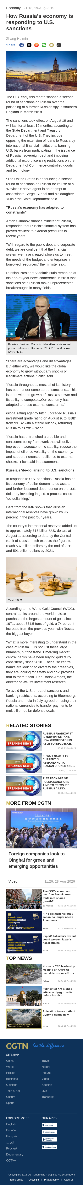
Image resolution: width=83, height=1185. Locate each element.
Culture (10, 1096)
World (10, 1066)
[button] (11, 843)
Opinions (11, 1084)
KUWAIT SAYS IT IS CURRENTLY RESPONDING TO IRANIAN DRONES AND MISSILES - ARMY (57, 761)
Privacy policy (51, 1179)
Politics (10, 1072)
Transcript (48, 1096)
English (10, 1124)
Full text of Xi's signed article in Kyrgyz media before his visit (58, 992)
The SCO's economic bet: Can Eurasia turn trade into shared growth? (57, 896)
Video (45, 1078)
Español (11, 1130)
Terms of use (17, 1179)
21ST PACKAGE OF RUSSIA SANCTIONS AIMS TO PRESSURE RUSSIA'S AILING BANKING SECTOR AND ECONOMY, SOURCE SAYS (58, 783)
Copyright (34, 1179)
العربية (10, 1142)
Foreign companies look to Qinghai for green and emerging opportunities (36, 860)
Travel (45, 1060)
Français (11, 1136)
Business (12, 1078)
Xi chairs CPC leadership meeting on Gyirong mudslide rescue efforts (59, 969)
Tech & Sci (13, 1090)
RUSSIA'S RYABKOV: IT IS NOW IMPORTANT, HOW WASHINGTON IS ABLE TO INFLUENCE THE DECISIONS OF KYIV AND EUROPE (59, 738)
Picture (46, 1072)
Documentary (14, 1154)
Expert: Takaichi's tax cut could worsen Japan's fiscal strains (59, 939)
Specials (47, 1084)
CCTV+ (11, 1160)
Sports (10, 1102)
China (10, 1060)
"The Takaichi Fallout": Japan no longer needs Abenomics (58, 917)
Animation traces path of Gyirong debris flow (59, 1013)
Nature (46, 1066)
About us (68, 1179)
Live (44, 1090)
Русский (11, 1148)
